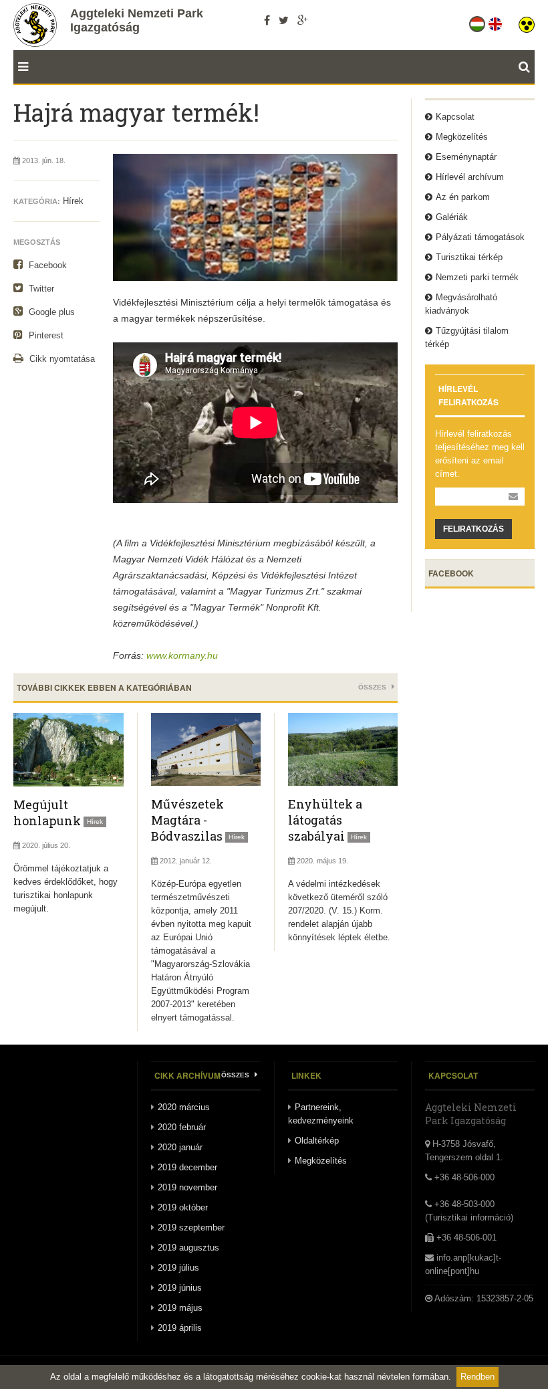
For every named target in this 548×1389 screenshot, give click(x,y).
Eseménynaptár (466, 157)
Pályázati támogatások (480, 237)
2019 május (180, 1308)
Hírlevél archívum (470, 177)
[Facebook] (267, 20)
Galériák (452, 217)
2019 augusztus (188, 1248)
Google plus (50, 312)
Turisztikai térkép (469, 257)
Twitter (40, 289)
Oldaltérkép (317, 1141)
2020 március (184, 1107)
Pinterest (44, 335)
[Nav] (20, 67)
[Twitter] (284, 20)
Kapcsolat (455, 117)
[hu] (478, 21)
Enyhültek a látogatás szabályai (325, 820)
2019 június (180, 1288)
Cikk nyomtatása (61, 359)
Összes (373, 687)
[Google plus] (302, 20)
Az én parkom (463, 197)
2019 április (180, 1328)
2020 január (180, 1147)
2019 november (187, 1187)
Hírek (73, 201)
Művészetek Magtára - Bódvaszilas (187, 820)
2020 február (182, 1127)
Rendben (477, 1377)
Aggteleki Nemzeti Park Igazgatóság (136, 20)
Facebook (46, 265)
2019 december (187, 1167)
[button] (527, 21)
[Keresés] (527, 67)
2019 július (178, 1268)
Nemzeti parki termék (477, 277)
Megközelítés (462, 137)
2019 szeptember (191, 1227)
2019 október (183, 1207)
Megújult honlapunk (47, 812)
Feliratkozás (473, 529)
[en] (496, 21)
